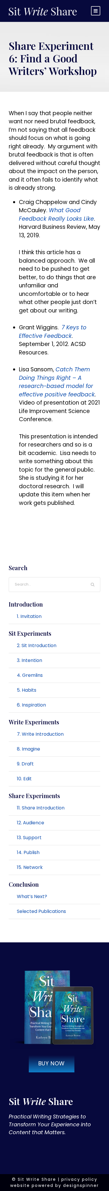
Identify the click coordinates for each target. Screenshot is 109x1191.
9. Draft (25, 763)
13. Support (29, 837)
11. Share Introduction (41, 807)
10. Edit (24, 778)
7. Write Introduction (40, 734)
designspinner (81, 1185)
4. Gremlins (30, 675)
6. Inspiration (31, 705)
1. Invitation (29, 616)
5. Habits (26, 690)
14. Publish (28, 852)
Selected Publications (41, 911)
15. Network (30, 867)
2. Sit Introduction (36, 645)
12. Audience (30, 822)
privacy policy (79, 1179)
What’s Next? (32, 896)
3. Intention (29, 660)
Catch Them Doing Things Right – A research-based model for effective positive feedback (57, 382)
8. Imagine (28, 749)
